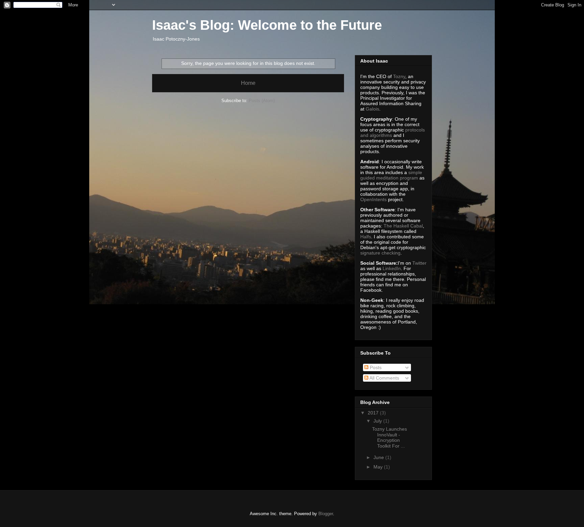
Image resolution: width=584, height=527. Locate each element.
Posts (375, 367)
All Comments (383, 378)
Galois (372, 109)
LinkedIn (392, 268)
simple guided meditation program (391, 175)
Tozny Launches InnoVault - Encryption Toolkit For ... (389, 437)
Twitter (419, 263)
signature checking (380, 253)
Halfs (365, 236)
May (378, 467)
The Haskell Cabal (403, 226)
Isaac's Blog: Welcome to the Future (267, 25)
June (379, 457)
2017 (374, 412)
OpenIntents (373, 199)
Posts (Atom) (262, 100)
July (378, 421)
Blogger (325, 513)
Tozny (399, 76)
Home (248, 83)
